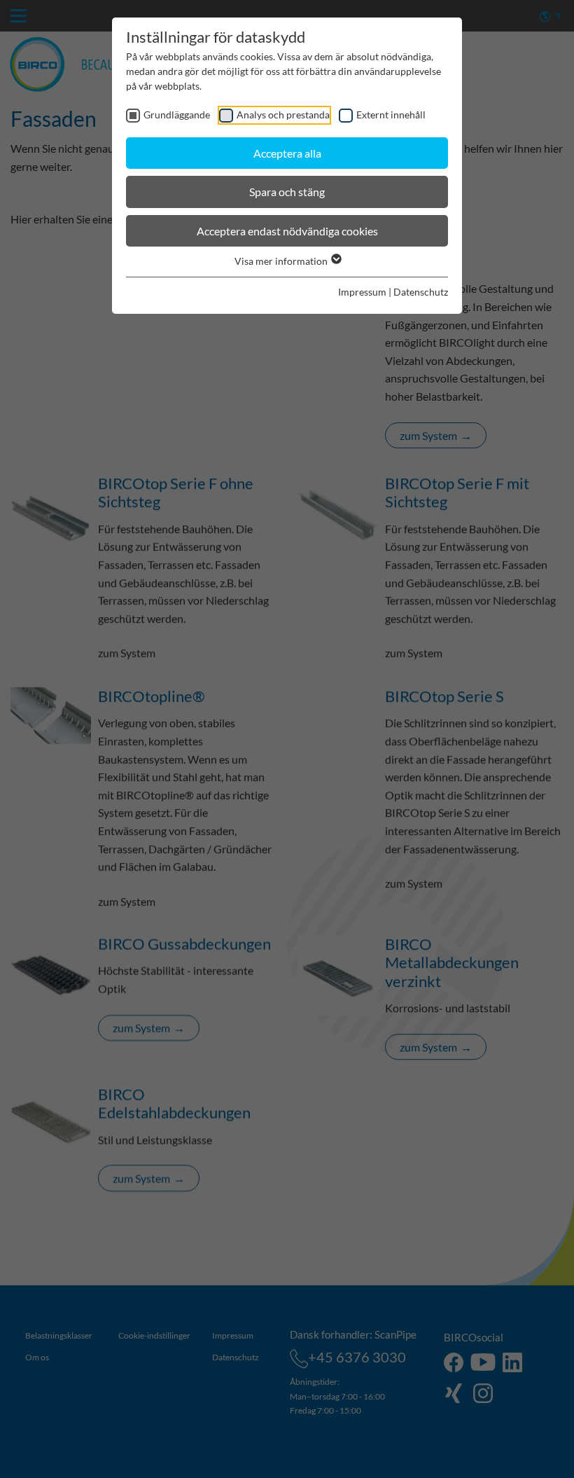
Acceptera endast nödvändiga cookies (287, 230)
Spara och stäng (287, 191)
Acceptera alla (287, 153)
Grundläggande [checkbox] (177, 114)
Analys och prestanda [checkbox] (283, 114)
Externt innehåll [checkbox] (391, 114)
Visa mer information (282, 261)
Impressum (362, 292)
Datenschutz (420, 292)
